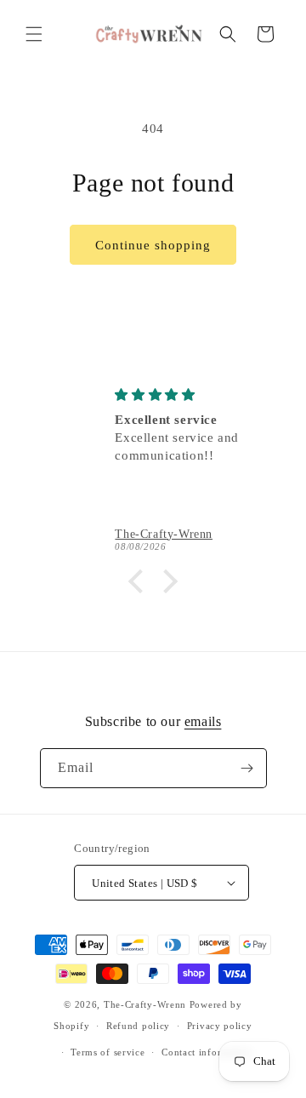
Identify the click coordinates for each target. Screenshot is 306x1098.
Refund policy (138, 1026)
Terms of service (107, 1052)
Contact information (207, 1052)
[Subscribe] (247, 768)
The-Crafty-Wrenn (145, 1004)
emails (203, 721)
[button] (34, 34)
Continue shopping (153, 245)
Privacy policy (219, 1026)
